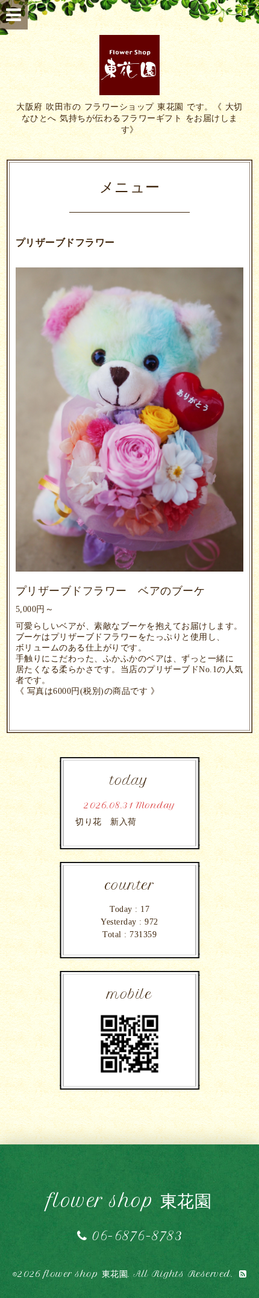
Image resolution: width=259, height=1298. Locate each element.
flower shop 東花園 (130, 1200)
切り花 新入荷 (106, 821)
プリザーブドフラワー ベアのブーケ (110, 591)
